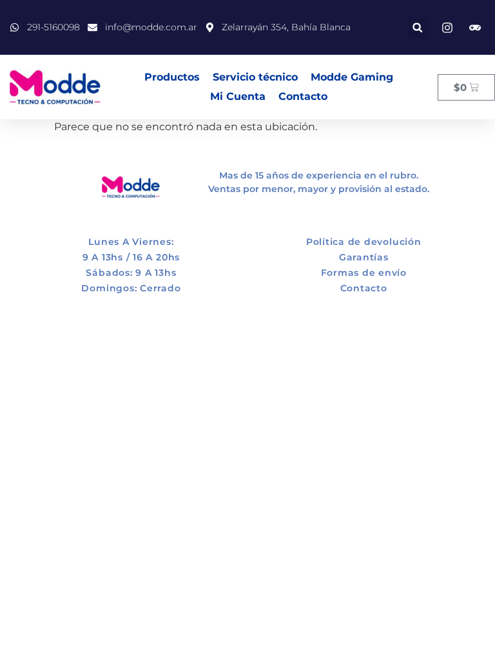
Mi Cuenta (238, 96)
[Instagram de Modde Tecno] (449, 28)
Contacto (302, 96)
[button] (417, 27)
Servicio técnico (255, 77)
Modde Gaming (352, 77)
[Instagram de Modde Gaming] (477, 28)
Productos (172, 77)
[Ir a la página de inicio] (55, 87)
